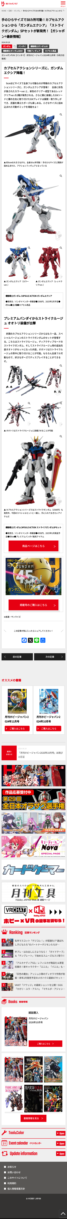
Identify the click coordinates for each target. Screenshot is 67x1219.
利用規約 (11, 1183)
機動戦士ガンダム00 (39, 46)
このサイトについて (17, 1177)
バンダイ (22, 46)
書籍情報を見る (31, 1118)
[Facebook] (24, 640)
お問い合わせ (14, 1172)
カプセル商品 (50, 50)
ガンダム (7, 46)
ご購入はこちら (17, 728)
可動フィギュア (33, 50)
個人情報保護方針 (16, 1188)
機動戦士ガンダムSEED (13, 50)
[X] (30, 640)
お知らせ (11, 1166)
